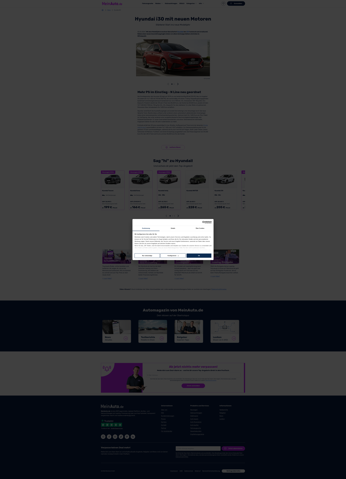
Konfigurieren (172, 255)
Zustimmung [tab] (146, 228)
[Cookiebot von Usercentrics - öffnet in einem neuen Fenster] (204, 222)
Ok (199, 255)
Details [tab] (173, 228)
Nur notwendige (147, 255)
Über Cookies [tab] (200, 228)
